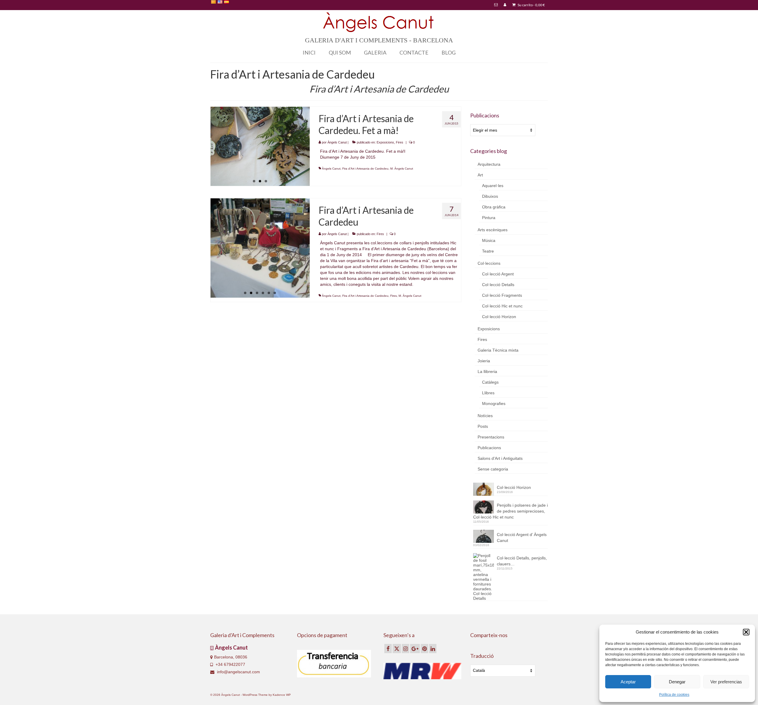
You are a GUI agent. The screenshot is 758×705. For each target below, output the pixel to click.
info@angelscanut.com (238, 671)
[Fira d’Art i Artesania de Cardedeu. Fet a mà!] (260, 146)
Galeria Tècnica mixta (498, 350)
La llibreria (487, 371)
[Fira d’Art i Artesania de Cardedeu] (260, 248)
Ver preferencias (726, 681)
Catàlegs (490, 382)
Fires (399, 142)
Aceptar (628, 681)
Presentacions (491, 437)
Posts (483, 426)
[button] (746, 632)
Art (480, 175)
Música (488, 240)
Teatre (488, 251)
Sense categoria (493, 469)
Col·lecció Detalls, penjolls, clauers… (522, 561)
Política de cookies (674, 695)
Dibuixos (490, 196)
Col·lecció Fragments (502, 295)
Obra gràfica (493, 207)
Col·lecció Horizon (499, 316)
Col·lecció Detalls (498, 284)
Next (315, 146)
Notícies (485, 415)
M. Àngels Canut (401, 168)
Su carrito (531, 5)
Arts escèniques (493, 229)
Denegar (677, 681)
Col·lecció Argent (498, 274)
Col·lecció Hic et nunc (502, 306)
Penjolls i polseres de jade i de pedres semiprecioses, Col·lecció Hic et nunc (510, 511)
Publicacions (489, 447)
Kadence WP (282, 694)
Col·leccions (489, 263)
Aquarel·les (492, 185)
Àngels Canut (337, 142)
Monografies (493, 403)
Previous (205, 146)
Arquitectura (489, 164)
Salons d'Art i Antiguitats (500, 458)
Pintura (488, 217)
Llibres (488, 392)
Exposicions (385, 142)
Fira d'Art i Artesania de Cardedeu (365, 168)
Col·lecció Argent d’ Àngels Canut (522, 537)
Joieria (484, 360)
